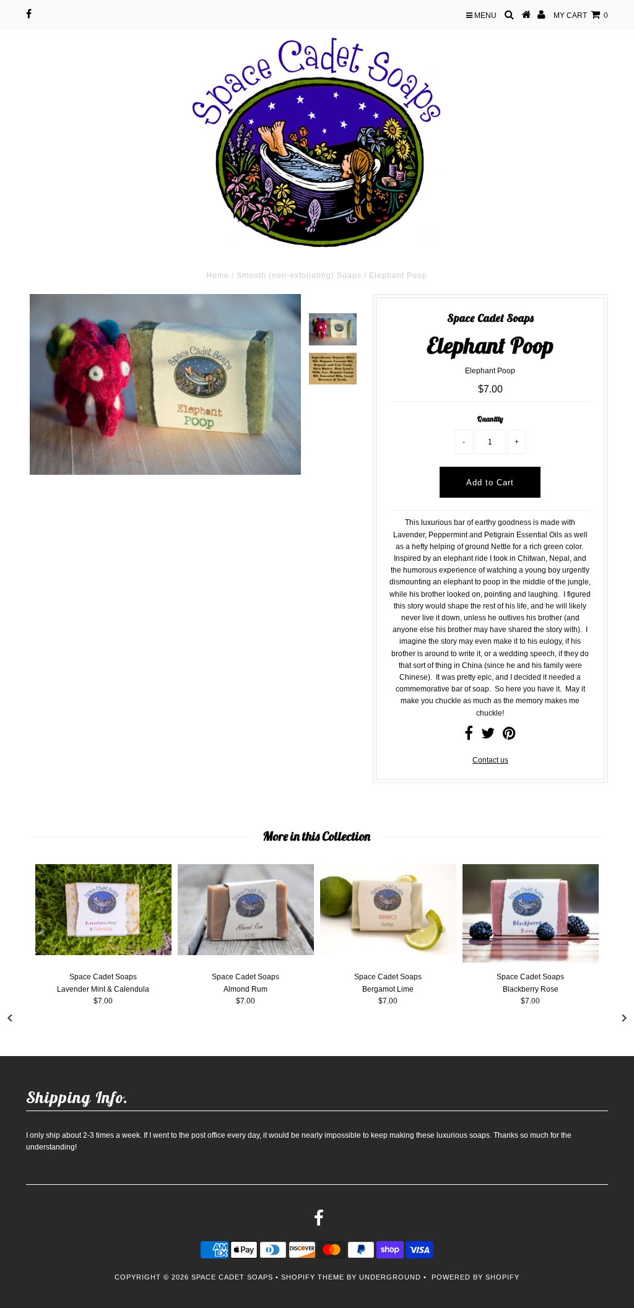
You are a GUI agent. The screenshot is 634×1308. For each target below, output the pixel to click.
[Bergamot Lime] (388, 952)
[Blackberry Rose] (530, 960)
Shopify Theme (312, 1277)
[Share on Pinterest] (509, 736)
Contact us (490, 760)
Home (217, 275)
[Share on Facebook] (468, 736)
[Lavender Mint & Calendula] (103, 952)
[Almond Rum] (246, 952)
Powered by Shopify (475, 1277)
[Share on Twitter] (488, 736)
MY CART (581, 15)
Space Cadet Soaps (232, 1277)
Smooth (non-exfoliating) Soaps (299, 275)
